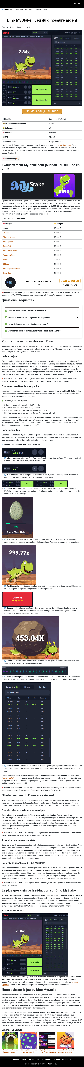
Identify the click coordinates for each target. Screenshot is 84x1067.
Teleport (6, 233)
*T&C (38, 284)
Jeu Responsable (19, 1059)
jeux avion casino (64, 145)
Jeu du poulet (8, 242)
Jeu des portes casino (11, 269)
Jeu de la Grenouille (10, 251)
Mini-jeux (19, 10)
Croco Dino (7, 273)
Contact (48, 1059)
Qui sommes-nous (36, 1059)
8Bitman (6, 264)
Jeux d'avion (29, 10)
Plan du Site (66, 1059)
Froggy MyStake (9, 255)
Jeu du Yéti (7, 246)
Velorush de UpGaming (10, 778)
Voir (17, 159)
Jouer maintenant (70, 281)
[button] (42, 310)
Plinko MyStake (9, 237)
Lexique (56, 1059)
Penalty (6, 260)
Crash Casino (9, 10)
